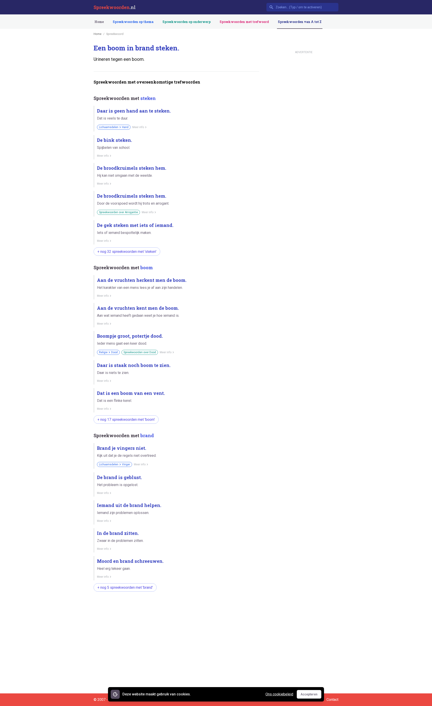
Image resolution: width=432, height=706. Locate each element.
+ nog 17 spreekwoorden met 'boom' (126, 419)
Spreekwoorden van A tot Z (300, 22)
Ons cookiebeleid (279, 694)
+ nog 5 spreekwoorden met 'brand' (125, 587)
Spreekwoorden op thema (133, 22)
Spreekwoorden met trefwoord (244, 22)
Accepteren (311, 695)
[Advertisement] (175, 609)
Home (99, 22)
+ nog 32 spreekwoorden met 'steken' (126, 251)
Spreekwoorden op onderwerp (186, 22)
